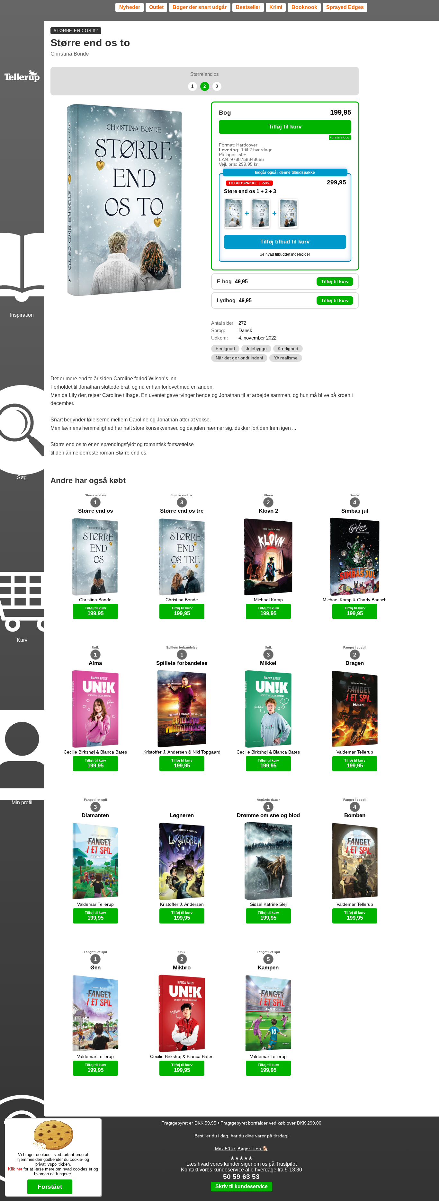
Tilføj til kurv (285, 127)
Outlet (156, 7)
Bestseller (248, 7)
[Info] (22, 1110)
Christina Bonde (69, 54)
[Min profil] (22, 725)
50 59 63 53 (241, 1176)
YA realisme (286, 358)
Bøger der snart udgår (200, 7)
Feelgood (225, 348)
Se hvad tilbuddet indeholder (285, 254)
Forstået (50, 1186)
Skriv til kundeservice (241, 1186)
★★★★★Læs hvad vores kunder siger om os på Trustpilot (241, 1161)
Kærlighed (288, 348)
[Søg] (22, 400)
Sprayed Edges (345, 7)
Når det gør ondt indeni (239, 358)
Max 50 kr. (225, 1148)
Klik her (15, 1169)
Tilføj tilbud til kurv (284, 242)
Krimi (275, 7)
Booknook (304, 7)
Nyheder (129, 7)
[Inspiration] (22, 237)
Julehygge (256, 348)
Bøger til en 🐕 (252, 1148)
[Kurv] (22, 562)
